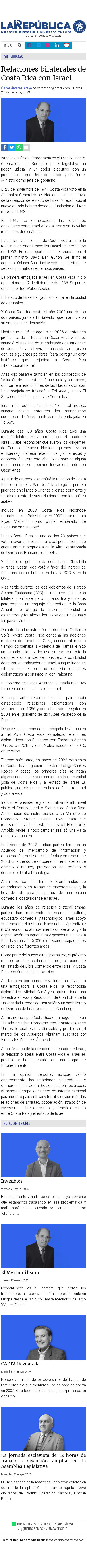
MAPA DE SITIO (58, 1528)
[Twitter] (38, 45)
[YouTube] (67, 45)
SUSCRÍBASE (65, 1524)
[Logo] (43, 32)
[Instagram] (47, 45)
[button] (82, 45)
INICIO (8, 45)
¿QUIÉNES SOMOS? (33, 1528)
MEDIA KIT (46, 1524)
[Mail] (26, 147)
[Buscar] (20, 45)
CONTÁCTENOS (26, 1524)
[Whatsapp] (19, 147)
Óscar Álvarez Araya (16, 88)
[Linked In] (57, 45)
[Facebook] (29, 45)
